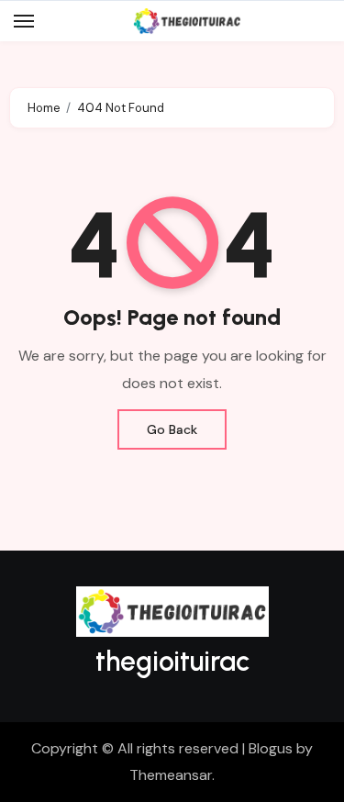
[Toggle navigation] (24, 21)
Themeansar (170, 775)
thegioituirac (172, 661)
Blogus (271, 748)
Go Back (172, 429)
